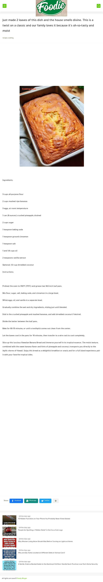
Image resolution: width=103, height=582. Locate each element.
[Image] (9, 520)
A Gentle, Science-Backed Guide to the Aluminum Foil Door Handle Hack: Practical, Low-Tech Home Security (58, 564)
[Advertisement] (51, 65)
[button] (16, 501)
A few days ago (25, 516)
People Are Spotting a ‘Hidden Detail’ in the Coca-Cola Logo (40, 530)
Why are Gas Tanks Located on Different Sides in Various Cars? (41, 553)
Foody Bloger (22, 578)
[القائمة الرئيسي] (4, 6)
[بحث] (98, 6)
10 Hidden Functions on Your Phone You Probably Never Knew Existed (44, 519)
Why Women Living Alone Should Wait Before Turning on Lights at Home (45, 542)
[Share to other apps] (56, 501)
